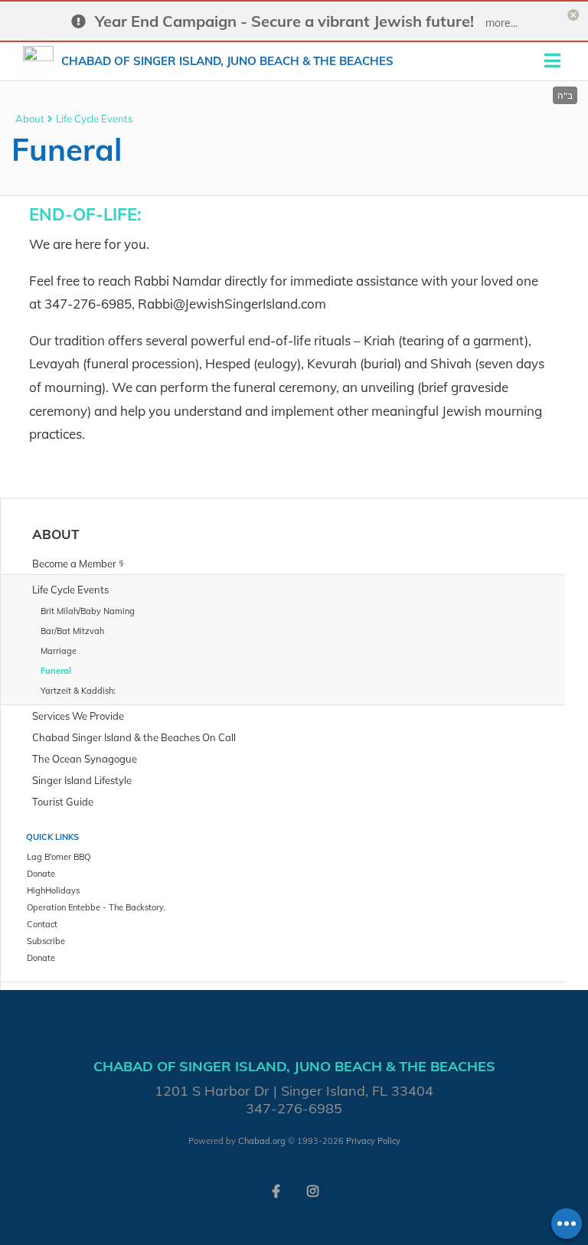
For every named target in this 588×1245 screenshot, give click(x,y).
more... (501, 23)
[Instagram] (312, 1189)
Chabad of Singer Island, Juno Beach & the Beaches (227, 61)
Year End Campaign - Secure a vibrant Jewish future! (284, 21)
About (29, 119)
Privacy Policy (373, 1141)
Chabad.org (262, 1141)
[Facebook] (275, 1189)
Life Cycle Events (94, 119)
